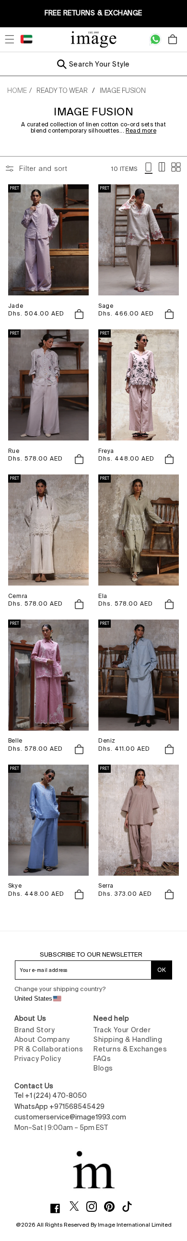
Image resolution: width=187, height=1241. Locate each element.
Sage (105, 306)
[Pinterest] (113, 1206)
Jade (15, 306)
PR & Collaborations (48, 1049)
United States (33, 998)
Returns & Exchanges (130, 1049)
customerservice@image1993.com (70, 1117)
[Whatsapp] (155, 39)
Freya (106, 451)
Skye (15, 885)
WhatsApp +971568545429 (59, 1106)
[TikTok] (131, 1206)
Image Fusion (123, 90)
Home (17, 90)
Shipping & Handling (128, 1039)
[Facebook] (59, 1208)
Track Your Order (122, 1030)
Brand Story (34, 1030)
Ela (102, 596)
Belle (15, 740)
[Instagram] (95, 1206)
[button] (9, 39)
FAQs (102, 1058)
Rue (14, 451)
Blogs (103, 1068)
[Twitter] (78, 1206)
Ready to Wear (62, 90)
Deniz (107, 740)
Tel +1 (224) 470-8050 (50, 1095)
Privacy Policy (37, 1058)
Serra (106, 885)
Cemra (18, 596)
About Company (42, 1039)
